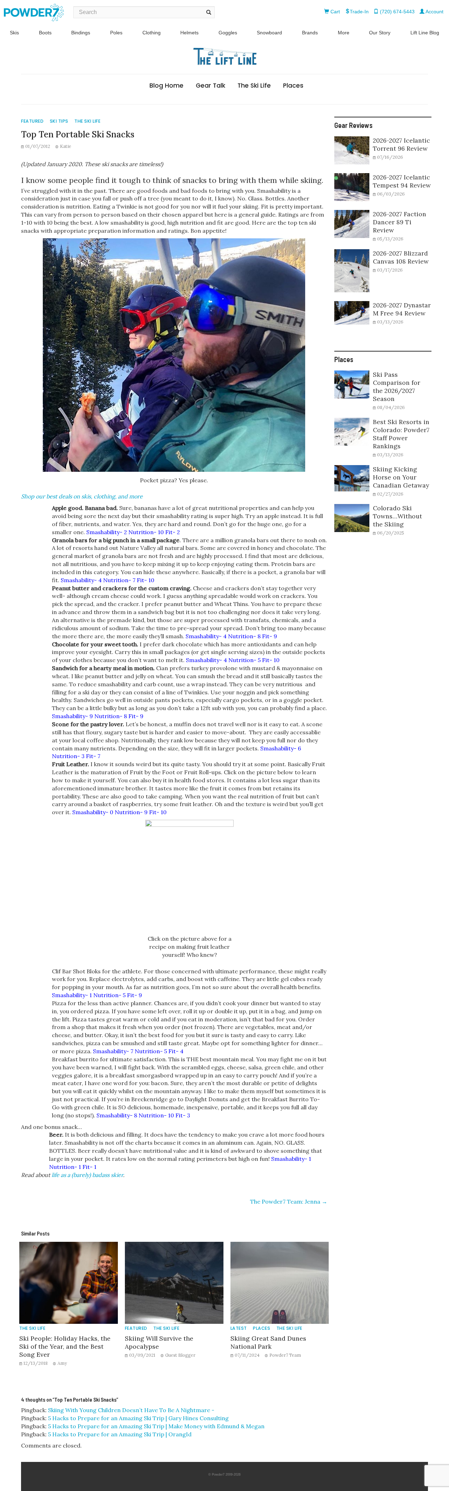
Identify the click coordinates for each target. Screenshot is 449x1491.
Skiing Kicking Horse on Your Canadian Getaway (401, 477)
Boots (45, 32)
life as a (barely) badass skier (87, 1174)
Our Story (379, 32)
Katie (65, 146)
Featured (32, 121)
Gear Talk (210, 85)
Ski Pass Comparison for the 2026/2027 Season (396, 386)
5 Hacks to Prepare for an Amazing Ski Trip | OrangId (120, 1434)
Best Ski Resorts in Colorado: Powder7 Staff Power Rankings (401, 434)
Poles (116, 32)
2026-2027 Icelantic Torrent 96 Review (401, 144)
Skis (14, 32)
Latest (238, 1328)
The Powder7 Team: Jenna (288, 1201)
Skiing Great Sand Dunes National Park (268, 1342)
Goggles (228, 32)
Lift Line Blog (424, 32)
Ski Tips (59, 121)
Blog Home (166, 85)
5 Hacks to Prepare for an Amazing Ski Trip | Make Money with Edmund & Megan (156, 1426)
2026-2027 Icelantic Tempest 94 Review (402, 181)
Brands (310, 32)
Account (433, 11)
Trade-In (359, 11)
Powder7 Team (285, 1355)
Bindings (80, 32)
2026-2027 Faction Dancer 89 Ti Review (399, 222)
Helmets (189, 32)
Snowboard (269, 32)
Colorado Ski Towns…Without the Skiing (397, 516)
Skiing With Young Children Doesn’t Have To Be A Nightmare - (131, 1410)
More (343, 32)
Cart (334, 11)
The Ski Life (254, 85)
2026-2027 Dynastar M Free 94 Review (402, 309)
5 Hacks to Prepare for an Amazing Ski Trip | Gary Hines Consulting (138, 1418)
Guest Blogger (180, 1355)
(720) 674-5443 (396, 11)
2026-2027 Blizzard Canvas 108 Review (401, 257)
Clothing (151, 32)
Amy (62, 1363)
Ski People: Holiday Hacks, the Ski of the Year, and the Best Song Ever (64, 1346)
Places (293, 85)
